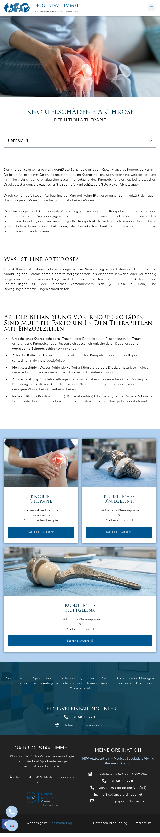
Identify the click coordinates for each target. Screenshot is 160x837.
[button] (150, 140)
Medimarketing (60, 822)
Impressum (142, 822)
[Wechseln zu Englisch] (12, 825)
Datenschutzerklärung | (113, 822)
